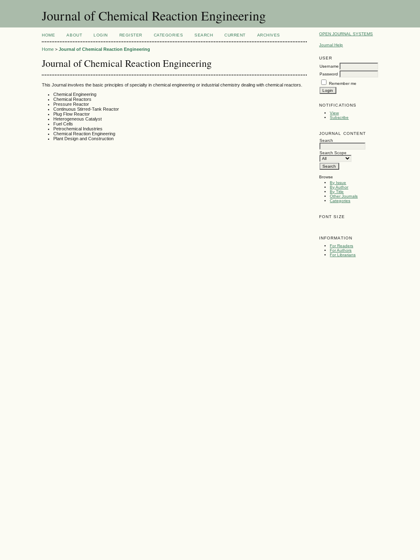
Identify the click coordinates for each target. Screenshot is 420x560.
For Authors (341, 250)
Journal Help (331, 45)
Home (48, 35)
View (334, 113)
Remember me (342, 83)
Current (235, 35)
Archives (268, 35)
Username (329, 66)
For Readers (341, 246)
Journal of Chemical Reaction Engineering (104, 49)
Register (130, 35)
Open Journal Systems (346, 34)
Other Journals (344, 196)
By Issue (338, 182)
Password (329, 74)
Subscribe (339, 117)
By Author (339, 187)
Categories (340, 200)
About (74, 35)
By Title (337, 191)
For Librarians (343, 255)
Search (203, 35)
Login (101, 35)
